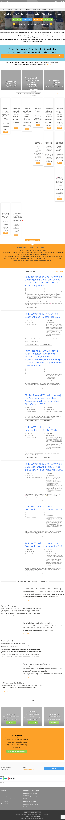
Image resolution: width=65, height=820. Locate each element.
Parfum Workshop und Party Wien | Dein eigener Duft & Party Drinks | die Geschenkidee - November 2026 (44, 466)
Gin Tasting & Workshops (32, 86)
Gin (50, 411)
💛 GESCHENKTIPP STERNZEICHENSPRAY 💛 (32, 24)
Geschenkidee (56, 294)
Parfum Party (53, 296)
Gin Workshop (55, 411)
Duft (62, 293)
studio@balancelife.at (28, 769)
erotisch (41, 294)
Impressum (19, 814)
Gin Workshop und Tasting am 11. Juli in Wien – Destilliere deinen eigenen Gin (59, 146)
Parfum (48, 296)
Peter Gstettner (40, 297)
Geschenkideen (36, 9)
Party (35, 297)
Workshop (48, 291)
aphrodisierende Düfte (32, 293)
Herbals (48, 374)
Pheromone (47, 297)
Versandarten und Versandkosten (9, 799)
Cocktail (58, 293)
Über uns (51, 9)
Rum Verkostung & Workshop (32, 90)
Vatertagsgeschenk (50, 378)
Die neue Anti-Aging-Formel (38, 109)
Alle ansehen (59, 94)
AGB (36, 814)
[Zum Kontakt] (4, 691)
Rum (58, 374)
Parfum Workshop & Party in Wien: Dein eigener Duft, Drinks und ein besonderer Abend (5, 113)
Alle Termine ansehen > (32, 576)
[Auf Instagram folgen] (55, 1)
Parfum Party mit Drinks (32, 81)
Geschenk (50, 294)
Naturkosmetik (17, 9)
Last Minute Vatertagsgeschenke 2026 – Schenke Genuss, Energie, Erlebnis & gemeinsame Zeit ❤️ (17, 217)
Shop (3, 9)
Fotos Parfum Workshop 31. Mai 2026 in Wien (5, 215)
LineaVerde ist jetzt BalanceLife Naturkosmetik (49, 110)
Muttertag (36, 296)
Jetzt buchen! (46, 344)
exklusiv (46, 294)
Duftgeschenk (36, 294)
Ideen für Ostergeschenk (51, 330)
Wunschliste (4, 796)
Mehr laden (32, 240)
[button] (61, 1)
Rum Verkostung (53, 376)
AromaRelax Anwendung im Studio (54, 82)
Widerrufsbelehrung (6, 803)
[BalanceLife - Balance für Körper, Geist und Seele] (32, 5)
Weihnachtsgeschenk (31, 298)
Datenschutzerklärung (28, 814)
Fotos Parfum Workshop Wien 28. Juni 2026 (59, 110)
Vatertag (53, 377)
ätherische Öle (53, 293)
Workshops (9, 9)
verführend (58, 297)
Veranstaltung (59, 291)
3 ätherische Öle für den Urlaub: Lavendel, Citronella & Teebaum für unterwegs (48, 146)
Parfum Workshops (32, 78)
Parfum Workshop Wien (51, 487)
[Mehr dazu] (26, 600)
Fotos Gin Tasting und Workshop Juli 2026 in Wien (27, 110)
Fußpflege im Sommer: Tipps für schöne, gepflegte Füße (16, 110)
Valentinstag (53, 297)
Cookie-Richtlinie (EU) (43, 814)
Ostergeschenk (42, 296)
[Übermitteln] (37, 1)
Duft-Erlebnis (30, 294)
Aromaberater (46, 293)
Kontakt (49, 64)
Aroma (47, 373)
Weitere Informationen (32, 307)
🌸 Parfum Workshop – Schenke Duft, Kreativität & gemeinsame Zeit (59, 181)
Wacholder (54, 413)
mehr (5, 131)
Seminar (53, 291)
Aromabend (40, 293)
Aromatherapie (27, 9)
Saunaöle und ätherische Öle (11, 82)
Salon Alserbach (30, 291)
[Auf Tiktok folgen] (56, 1)
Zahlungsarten (4, 801)
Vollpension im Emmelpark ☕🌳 (38, 144)
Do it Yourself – (29, 93)
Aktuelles (44, 9)
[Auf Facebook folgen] (54, 1)
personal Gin (49, 413)
